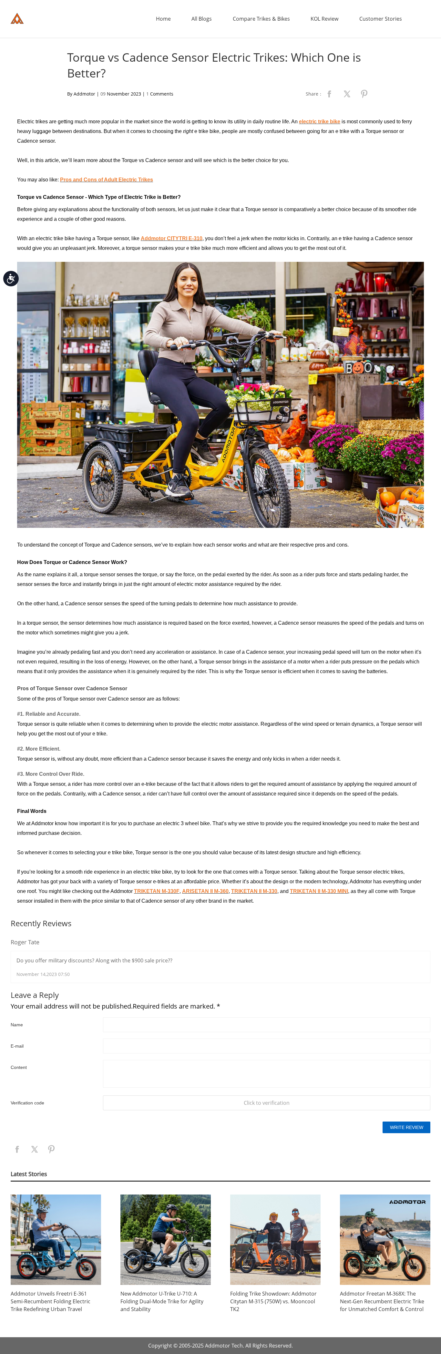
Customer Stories (380, 18)
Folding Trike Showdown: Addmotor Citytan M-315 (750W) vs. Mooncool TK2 (273, 1301)
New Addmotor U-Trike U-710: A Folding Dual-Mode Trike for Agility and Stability (161, 1301)
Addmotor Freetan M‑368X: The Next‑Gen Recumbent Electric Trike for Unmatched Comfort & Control (382, 1301)
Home (163, 18)
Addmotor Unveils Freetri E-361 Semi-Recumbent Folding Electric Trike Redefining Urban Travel (50, 1301)
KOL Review (324, 18)
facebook (329, 93)
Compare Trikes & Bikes (261, 18)
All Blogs (201, 18)
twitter (346, 93)
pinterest (364, 93)
